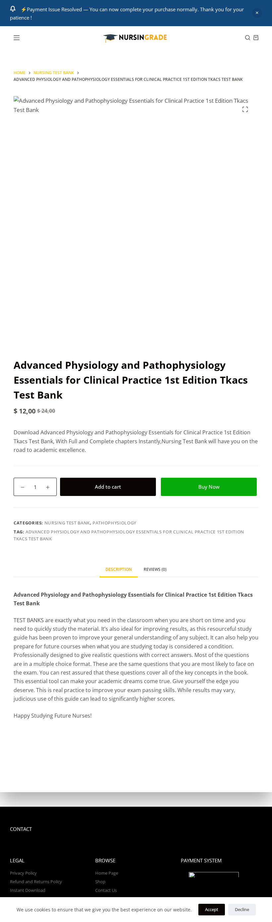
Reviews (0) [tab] (155, 569)
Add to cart (108, 486)
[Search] (247, 37)
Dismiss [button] (257, 13)
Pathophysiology (114, 523)
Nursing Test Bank (67, 523)
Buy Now (209, 486)
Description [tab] (118, 569)
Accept (211, 909)
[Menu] (17, 38)
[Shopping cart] (255, 37)
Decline (242, 909)
